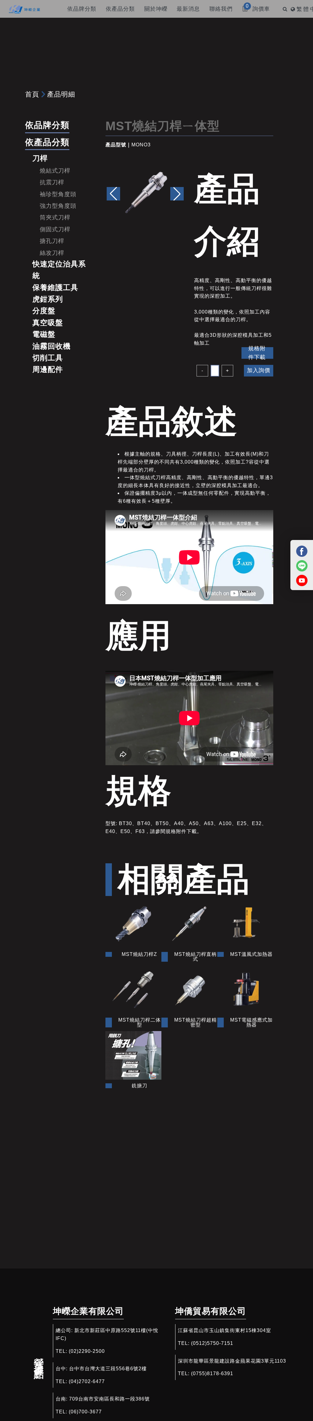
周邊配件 (47, 369)
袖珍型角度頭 (58, 194)
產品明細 (61, 94)
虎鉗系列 (47, 299)
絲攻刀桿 (52, 253)
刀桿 (40, 158)
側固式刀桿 (55, 229)
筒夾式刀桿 (55, 217)
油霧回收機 (51, 346)
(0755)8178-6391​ (212, 1373)
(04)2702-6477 (87, 1381)
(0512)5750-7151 (212, 1343)
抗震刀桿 (52, 182)
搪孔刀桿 (52, 241)
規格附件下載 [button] (257, 353)
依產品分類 (47, 142)
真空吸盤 (47, 322)
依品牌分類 (47, 125)
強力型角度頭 (58, 206)
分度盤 (43, 311)
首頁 (32, 94)
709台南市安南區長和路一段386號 (109, 1398)
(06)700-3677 (85, 1411)
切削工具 (47, 358)
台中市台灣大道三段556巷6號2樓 (108, 1368)
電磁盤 (43, 334)
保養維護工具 (55, 287)
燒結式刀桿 (55, 170)
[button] (177, 193)
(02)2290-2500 (87, 1351)
